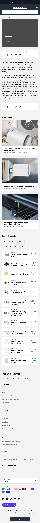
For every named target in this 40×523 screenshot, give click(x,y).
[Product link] (20, 254)
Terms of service (29, 510)
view (30, 2)
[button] (3, 7)
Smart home (26, 247)
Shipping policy (9, 513)
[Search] (35, 12)
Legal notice (31, 513)
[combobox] (20, 12)
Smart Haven (12, 379)
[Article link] (20, 137)
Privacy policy (19, 510)
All (4, 242)
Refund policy (10, 510)
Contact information (21, 513)
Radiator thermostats (11, 247)
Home (3, 17)
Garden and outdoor (16, 242)
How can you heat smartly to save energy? (19, 186)
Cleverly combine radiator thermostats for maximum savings (19, 149)
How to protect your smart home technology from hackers (16, 223)
